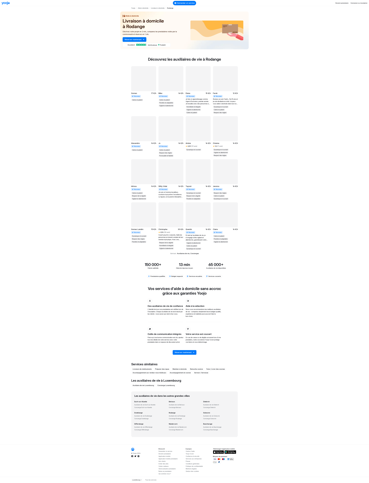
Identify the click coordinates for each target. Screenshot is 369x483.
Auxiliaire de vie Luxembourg (143, 385)
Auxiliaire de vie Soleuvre (211, 416)
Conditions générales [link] (192, 464)
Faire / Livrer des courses (215, 369)
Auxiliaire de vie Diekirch (211, 405)
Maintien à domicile (180, 369)
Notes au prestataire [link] (165, 471)
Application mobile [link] (164, 456)
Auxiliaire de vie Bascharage (212, 427)
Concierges (194, 253)
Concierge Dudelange (141, 418)
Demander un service (186, 3)
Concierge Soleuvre (209, 418)
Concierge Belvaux (175, 407)
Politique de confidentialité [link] (194, 466)
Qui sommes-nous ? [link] (165, 474)
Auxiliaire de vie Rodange (177, 416)
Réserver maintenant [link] (133, 40)
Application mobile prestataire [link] (168, 459)
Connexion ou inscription (359, 3)
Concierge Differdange (141, 430)
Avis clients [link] (162, 461)
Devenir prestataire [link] (165, 454)
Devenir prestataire (341, 3)
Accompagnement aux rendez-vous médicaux (149, 373)
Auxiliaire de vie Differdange (143, 427)
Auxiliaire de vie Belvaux (177, 405)
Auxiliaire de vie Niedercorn (178, 427)
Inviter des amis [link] (163, 464)
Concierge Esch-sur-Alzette (143, 407)
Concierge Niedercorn (176, 430)
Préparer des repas (162, 369)
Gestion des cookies (192, 471)
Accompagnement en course (180, 373)
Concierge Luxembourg (166, 385)
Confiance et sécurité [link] (192, 456)
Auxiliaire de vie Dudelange (143, 416)
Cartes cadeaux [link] (164, 466)
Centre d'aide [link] (190, 451)
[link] (143, 83)
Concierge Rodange (175, 418)
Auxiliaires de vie (183, 253)
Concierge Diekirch (209, 407)
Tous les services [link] (150, 480)
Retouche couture (196, 369)
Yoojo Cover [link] (190, 454)
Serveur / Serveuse (201, 373)
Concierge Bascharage (210, 430)
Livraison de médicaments (142, 369)
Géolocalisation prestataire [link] (167, 469)
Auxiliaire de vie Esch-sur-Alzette (144, 405)
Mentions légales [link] (191, 469)
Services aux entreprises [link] (194, 459)
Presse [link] (188, 461)
